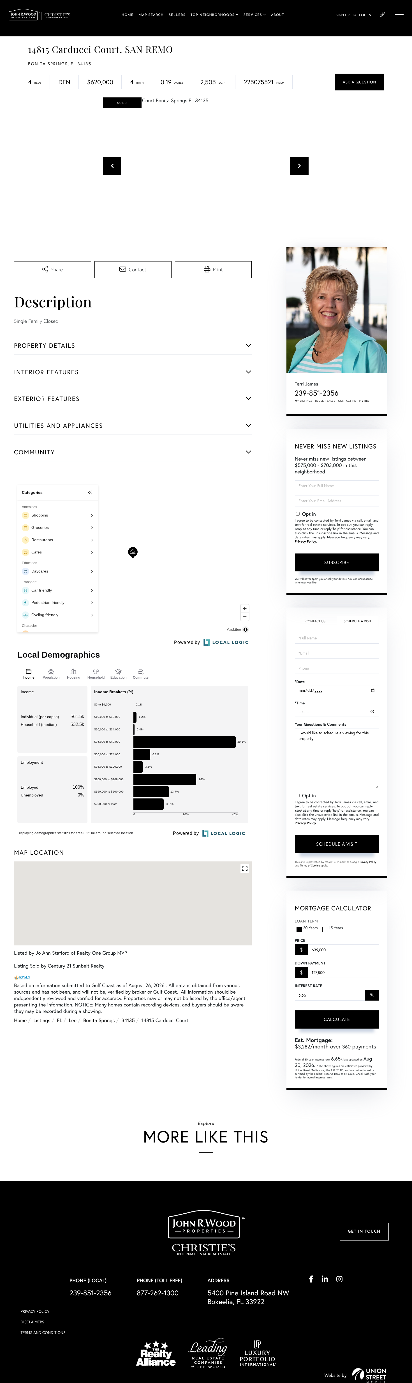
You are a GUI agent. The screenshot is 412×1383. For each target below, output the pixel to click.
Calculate (337, 1019)
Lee (73, 1020)
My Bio (364, 401)
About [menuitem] (277, 15)
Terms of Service (310, 865)
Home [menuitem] (128, 15)
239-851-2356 (382, 14)
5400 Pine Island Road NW (248, 1297)
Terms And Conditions (43, 1332)
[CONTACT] (359, 82)
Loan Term (306, 921)
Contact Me (347, 401)
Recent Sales (325, 401)
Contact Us (315, 621)
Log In (365, 15)
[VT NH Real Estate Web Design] (369, 1375)
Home (20, 1020)
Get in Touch (364, 1232)
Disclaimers (32, 1321)
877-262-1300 (158, 1293)
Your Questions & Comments (320, 724)
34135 (128, 1020)
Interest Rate (308, 985)
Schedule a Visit (357, 621)
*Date (300, 681)
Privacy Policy (305, 541)
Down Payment (310, 963)
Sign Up (342, 15)
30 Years (310, 927)
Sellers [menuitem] (177, 15)
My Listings (304, 401)
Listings (41, 1020)
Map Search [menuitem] (151, 15)
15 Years (336, 927)
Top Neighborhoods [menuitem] (213, 15)
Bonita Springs (99, 1020)
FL (59, 1020)
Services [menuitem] (253, 15)
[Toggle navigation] (399, 14)
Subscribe (336, 562)
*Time (300, 702)
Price (300, 940)
